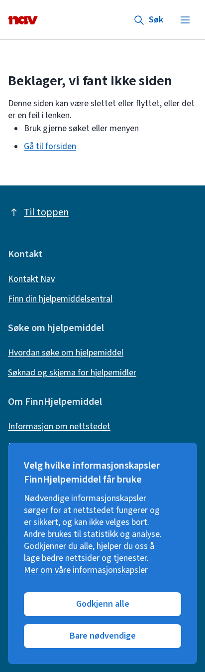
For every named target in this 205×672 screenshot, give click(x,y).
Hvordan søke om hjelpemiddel (65, 353)
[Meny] (185, 20)
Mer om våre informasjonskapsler (86, 570)
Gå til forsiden (50, 146)
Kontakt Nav (31, 279)
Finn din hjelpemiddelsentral (60, 299)
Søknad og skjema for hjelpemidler (72, 373)
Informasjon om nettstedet (59, 427)
